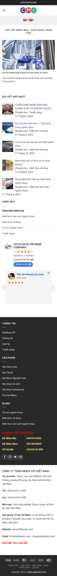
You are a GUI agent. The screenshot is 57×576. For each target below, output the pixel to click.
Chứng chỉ (7, 338)
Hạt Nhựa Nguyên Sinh (14, 378)
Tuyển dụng (8, 233)
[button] (4, 10)
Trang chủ (13, 566)
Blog (46, 566)
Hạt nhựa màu (9, 366)
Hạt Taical (7, 372)
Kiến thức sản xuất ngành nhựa (18, 216)
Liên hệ (6, 344)
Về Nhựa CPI (8, 332)
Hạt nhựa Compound (13, 389)
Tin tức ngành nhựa (12, 227)
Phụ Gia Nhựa (9, 395)
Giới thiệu (25, 566)
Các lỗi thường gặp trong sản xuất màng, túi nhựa (25, 72)
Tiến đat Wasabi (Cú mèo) (30, 274)
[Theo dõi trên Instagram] (10, 457)
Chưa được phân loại (13, 210)
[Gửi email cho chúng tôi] (20, 457)
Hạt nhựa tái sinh (11, 384)
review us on (21, 264)
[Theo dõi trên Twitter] (15, 457)
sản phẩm (37, 566)
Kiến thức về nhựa (11, 222)
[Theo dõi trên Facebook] (4, 457)
